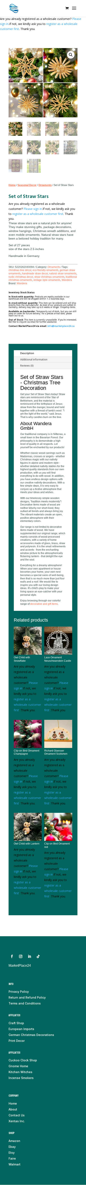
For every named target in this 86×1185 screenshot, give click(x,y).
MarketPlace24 (20, 965)
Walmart (14, 1164)
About (13, 1109)
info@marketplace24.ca (61, 326)
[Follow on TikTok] (38, 956)
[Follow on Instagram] (20, 956)
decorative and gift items (44, 603)
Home (12, 185)
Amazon (14, 1141)
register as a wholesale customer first (37, 214)
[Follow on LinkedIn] (29, 956)
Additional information (33, 359)
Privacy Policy (19, 991)
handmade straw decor (35, 273)
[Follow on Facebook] (12, 956)
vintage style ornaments (46, 280)
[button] (71, 55)
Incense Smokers (21, 1078)
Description (27, 353)
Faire (12, 1158)
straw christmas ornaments (49, 276)
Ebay (12, 1146)
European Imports (21, 1029)
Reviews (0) (27, 365)
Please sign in (33, 209)
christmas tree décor (20, 270)
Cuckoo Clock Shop (23, 1060)
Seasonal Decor (27, 185)
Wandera (67, 280)
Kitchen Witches (20, 1072)
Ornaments (45, 185)
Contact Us (17, 1115)
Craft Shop (16, 1023)
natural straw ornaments (62, 273)
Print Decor (17, 1040)
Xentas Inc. (17, 1121)
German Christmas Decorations (31, 1035)
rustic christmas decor (21, 276)
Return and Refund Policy (27, 997)
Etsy (12, 1152)
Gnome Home (18, 1066)
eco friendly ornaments (45, 270)
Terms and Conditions (25, 1003)
